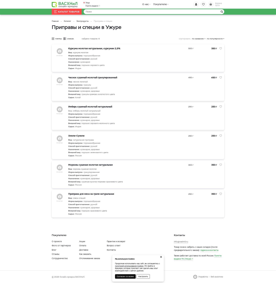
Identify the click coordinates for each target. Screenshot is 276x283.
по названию (198, 39)
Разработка (203, 277)
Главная (55, 21)
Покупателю (160, 4)
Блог (54, 250)
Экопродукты (82, 21)
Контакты (111, 250)
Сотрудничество (60, 258)
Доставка (83, 250)
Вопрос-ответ (113, 245)
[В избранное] (220, 48)
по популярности (215, 39)
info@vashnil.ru (181, 241)
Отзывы (55, 254)
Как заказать (85, 254)
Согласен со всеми (125, 276)
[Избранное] (203, 4)
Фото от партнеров (61, 245)
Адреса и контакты (209, 250)
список (70, 38)
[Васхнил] (65, 4)
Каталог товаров (68, 11)
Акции (82, 241)
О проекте (57, 241)
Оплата (82, 245)
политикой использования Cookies (129, 266)
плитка (58, 38)
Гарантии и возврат (116, 241)
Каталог (67, 21)
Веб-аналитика (217, 277)
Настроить (143, 276)
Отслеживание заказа (89, 258)
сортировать (184, 39)
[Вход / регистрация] (196, 4)
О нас (145, 4)
